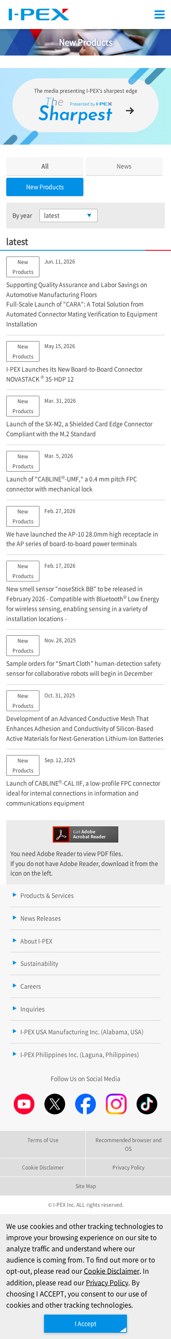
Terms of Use (43, 1139)
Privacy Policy (107, 1282)
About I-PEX (36, 941)
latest (51, 215)
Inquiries (32, 1009)
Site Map (86, 1185)
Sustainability (39, 963)
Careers (30, 986)
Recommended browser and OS (128, 1144)
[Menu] (159, 14)
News (124, 166)
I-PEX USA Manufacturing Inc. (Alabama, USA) (82, 1031)
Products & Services (47, 895)
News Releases (40, 918)
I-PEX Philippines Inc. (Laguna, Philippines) (79, 1054)
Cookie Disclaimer (111, 1271)
